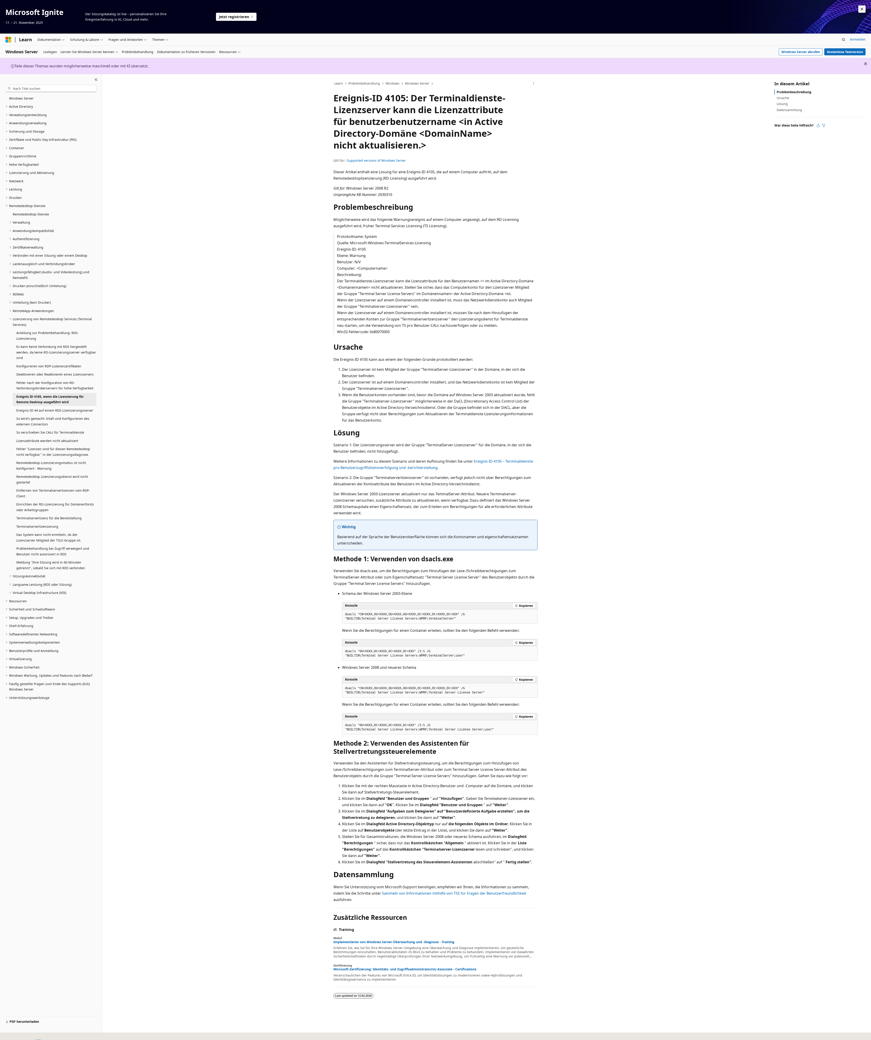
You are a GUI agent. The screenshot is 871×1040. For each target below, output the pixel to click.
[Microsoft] (8, 40)
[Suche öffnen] (843, 40)
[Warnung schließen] (862, 9)
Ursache (783, 98)
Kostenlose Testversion (845, 52)
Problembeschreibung (794, 92)
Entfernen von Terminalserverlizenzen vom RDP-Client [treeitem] (53, 493)
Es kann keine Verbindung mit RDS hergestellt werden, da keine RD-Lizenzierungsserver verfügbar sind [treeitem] (56, 352)
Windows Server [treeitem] (21, 98)
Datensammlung (789, 110)
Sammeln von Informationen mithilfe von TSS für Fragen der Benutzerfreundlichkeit (454, 893)
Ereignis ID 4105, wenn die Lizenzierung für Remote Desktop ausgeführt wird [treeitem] (50, 399)
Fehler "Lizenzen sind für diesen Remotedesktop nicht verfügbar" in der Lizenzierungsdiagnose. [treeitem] (53, 452)
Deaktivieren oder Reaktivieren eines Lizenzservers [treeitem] (55, 374)
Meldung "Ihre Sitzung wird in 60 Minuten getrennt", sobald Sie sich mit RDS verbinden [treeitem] (50, 565)
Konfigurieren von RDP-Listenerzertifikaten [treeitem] (48, 366)
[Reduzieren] (96, 79)
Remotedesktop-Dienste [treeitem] (31, 214)
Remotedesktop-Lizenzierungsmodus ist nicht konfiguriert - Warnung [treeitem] (51, 466)
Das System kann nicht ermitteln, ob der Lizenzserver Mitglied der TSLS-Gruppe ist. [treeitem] (48, 537)
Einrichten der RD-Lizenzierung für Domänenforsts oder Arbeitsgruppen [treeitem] (55, 507)
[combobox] (50, 88)
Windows (392, 83)
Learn (338, 83)
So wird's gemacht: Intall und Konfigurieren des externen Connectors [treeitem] (52, 421)
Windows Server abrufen (800, 52)
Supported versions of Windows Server (376, 160)
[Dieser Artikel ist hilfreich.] (818, 125)
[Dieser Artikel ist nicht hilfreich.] (823, 125)
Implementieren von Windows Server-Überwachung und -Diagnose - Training (393, 942)
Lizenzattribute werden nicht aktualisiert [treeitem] (47, 441)
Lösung (782, 104)
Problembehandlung (364, 83)
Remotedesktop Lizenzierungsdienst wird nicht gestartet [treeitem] (52, 479)
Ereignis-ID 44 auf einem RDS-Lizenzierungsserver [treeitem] (54, 410)
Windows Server (417, 83)
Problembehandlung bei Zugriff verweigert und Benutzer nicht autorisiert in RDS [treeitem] (52, 551)
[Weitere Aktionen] (534, 83)
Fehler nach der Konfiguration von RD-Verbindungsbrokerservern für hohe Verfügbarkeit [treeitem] (54, 386)
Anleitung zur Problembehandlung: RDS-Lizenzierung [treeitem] (47, 336)
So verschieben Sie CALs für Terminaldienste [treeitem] (50, 432)
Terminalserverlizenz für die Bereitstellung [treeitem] (49, 518)
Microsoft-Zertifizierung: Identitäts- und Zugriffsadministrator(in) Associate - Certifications (404, 969)
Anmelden (858, 39)
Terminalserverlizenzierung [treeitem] (37, 526)
